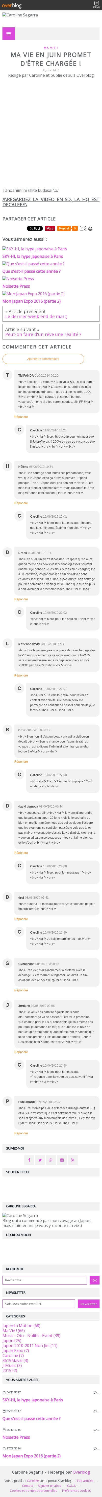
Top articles (85, 1481)
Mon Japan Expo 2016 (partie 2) (31, 1456)
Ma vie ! (51, 48)
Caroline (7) (13, 1355)
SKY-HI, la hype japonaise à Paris (32, 1400)
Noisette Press (16, 1437)
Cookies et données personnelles (33, 1491)
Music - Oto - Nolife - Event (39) (31, 1335)
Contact (27, 1486)
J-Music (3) (12, 1365)
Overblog (81, 1472)
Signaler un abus (50, 1486)
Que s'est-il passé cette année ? (31, 1418)
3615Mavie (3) (15, 1360)
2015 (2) (9, 1370)
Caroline (33, 1481)
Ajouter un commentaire (43, 359)
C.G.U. (71, 1486)
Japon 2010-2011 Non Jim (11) (29, 1345)
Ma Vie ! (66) (13, 1330)
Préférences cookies (76, 1491)
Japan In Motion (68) (21, 1325)
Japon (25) (11, 1340)
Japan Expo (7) (15, 1350)
